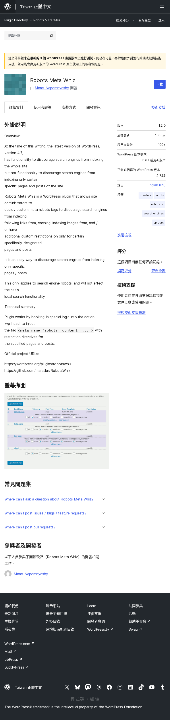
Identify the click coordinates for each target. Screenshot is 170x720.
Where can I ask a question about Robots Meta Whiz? (48, 499)
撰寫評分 (124, 271)
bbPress (13, 659)
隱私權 (9, 629)
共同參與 (136, 606)
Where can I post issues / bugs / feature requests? (45, 513)
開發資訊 (93, 107)
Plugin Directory (16, 20)
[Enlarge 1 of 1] (103, 399)
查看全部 (158, 271)
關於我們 (11, 606)
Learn (91, 606)
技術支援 (158, 107)
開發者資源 (96, 621)
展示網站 (53, 606)
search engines (153, 213)
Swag (135, 629)
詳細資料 (16, 107)
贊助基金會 (140, 621)
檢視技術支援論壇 (131, 312)
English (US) (157, 185)
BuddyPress (16, 667)
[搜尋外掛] (51, 35)
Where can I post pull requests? (29, 527)
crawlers (145, 195)
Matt (10, 651)
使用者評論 (42, 107)
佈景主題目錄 (56, 613)
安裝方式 (69, 107)
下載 (159, 84)
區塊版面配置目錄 (60, 629)
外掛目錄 (53, 621)
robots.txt (157, 204)
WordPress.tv (100, 629)
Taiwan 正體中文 (28, 687)
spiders (159, 222)
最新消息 (11, 613)
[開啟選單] (163, 6)
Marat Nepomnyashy (52, 88)
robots (159, 195)
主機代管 (11, 621)
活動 (132, 613)
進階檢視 (124, 235)
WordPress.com (19, 644)
